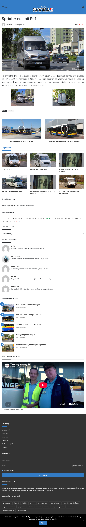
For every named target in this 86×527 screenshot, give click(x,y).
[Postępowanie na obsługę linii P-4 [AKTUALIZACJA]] (43, 182)
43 (47, 219)
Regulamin (5, 440)
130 (10, 221)
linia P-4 (11, 111)
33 (38, 219)
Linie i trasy (5, 437)
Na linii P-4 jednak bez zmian (12, 191)
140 (13, 221)
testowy (46, 507)
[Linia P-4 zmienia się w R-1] (43, 160)
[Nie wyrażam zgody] (83, 520)
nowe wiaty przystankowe (71, 503)
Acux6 (13, 276)
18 (13, 219)
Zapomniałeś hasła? (77, 466)
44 (50, 219)
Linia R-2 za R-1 (7, 169)
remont (38, 507)
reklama (30, 507)
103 (69, 219)
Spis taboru (5, 433)
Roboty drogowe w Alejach (25, 335)
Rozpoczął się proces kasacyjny (28, 305)
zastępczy (70, 507)
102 (65, 219)
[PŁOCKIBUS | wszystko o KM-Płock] (43, 7)
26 (30, 219)
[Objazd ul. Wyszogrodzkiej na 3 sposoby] (8, 348)
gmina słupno (7, 503)
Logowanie (43, 475)
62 (55, 219)
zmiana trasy (21, 510)
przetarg (12, 507)
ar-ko (13, 246)
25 (27, 219)
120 (6, 221)
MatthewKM (15, 256)
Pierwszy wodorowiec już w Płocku (28, 315)
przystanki (21, 507)
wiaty (53, 507)
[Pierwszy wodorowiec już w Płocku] (8, 318)
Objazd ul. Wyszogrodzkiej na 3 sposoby (31, 345)
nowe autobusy (55, 503)
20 (19, 219)
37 (44, 219)
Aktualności (6, 430)
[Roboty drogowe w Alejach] (8, 338)
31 (33, 219)
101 (62, 219)
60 (52, 219)
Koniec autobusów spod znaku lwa (28, 325)
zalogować (12, 205)
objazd (5, 507)
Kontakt (4, 447)
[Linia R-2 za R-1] (14, 160)
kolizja (25, 503)
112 (3, 221)
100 (58, 219)
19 (16, 219)
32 (36, 219)
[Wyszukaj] (83, 8)
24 (24, 219)
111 (80, 219)
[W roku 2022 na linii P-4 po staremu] (71, 160)
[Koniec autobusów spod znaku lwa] (8, 328)
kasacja (16, 503)
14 (10, 219)
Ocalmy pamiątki (7, 444)
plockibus (9, 25)
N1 (19, 221)
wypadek (61, 507)
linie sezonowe (42, 503)
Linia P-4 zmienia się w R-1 (40, 169)
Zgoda (43, 523)
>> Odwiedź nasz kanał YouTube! (12, 410)
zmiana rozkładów (8, 510)
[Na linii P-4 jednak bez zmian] (14, 182)
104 (73, 219)
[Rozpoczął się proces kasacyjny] (8, 308)
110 (76, 219)
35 (41, 219)
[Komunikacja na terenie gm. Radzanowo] (71, 182)
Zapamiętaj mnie (8, 470)
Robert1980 (15, 266)
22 (22, 219)
